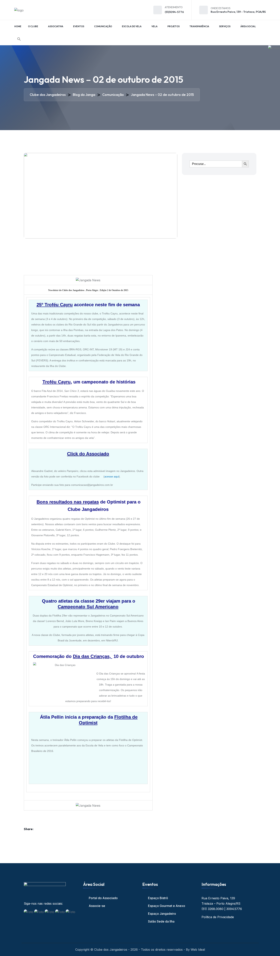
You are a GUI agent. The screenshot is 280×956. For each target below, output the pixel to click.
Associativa (55, 26)
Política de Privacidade (218, 917)
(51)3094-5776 (174, 12)
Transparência (199, 26)
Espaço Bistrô (158, 898)
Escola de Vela (132, 26)
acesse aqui (111, 476)
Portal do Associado (103, 898)
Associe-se (97, 906)
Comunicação (103, 26)
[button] (19, 39)
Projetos (173, 26)
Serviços (224, 26)
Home (17, 26)
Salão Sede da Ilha (161, 921)
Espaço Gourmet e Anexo (166, 906)
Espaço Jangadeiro (162, 913)
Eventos (78, 26)
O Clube (33, 26)
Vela (154, 26)
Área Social (248, 26)
